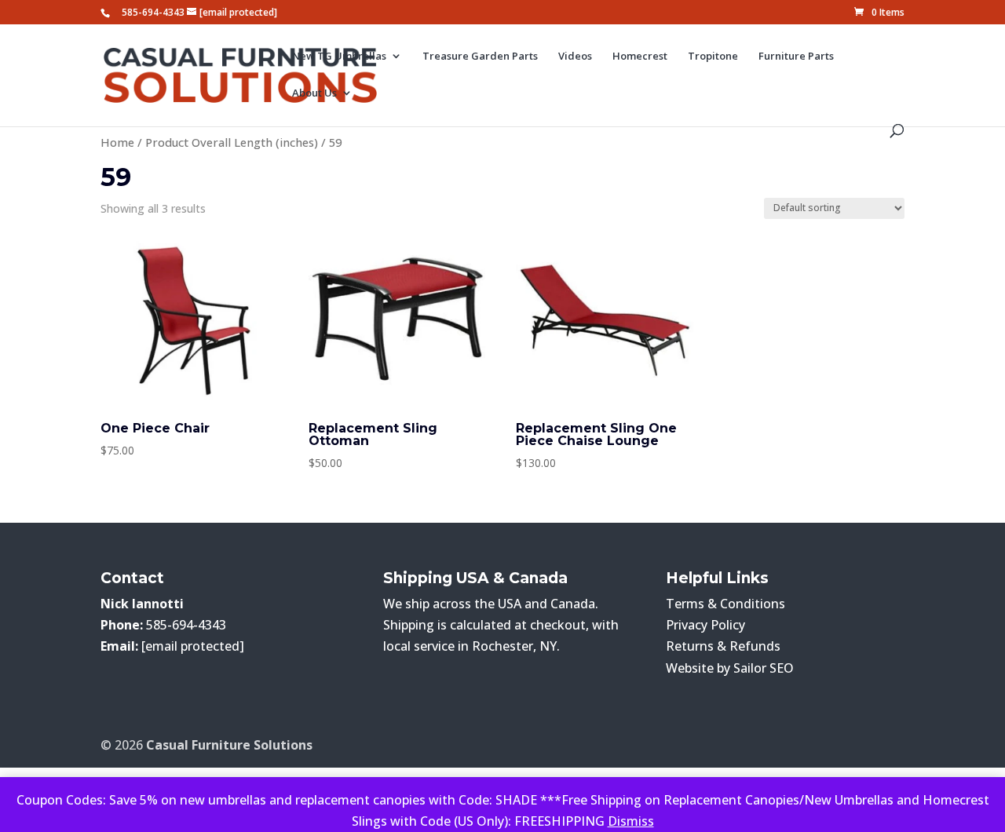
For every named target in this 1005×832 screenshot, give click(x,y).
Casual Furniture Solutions (229, 745)
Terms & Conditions (725, 603)
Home (117, 142)
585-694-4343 (153, 12)
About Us (314, 93)
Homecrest (639, 56)
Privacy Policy (705, 624)
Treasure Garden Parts (480, 56)
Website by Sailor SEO (730, 668)
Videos (575, 56)
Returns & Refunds (723, 646)
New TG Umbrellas (339, 56)
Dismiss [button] (631, 821)
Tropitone (713, 56)
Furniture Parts (796, 56)
